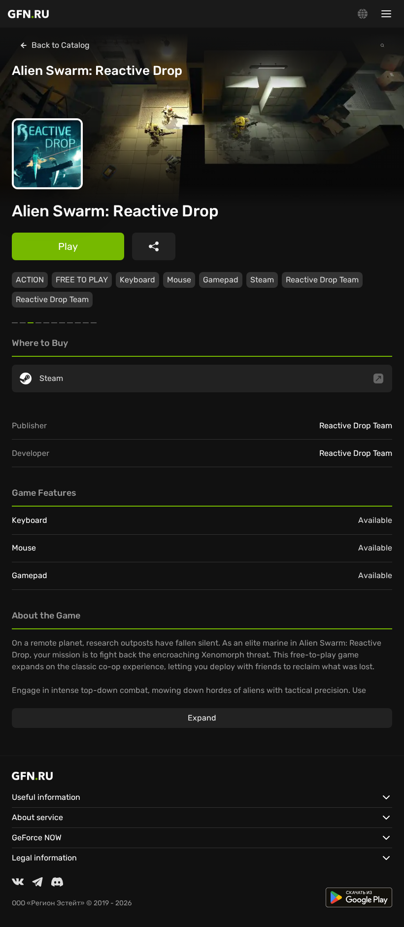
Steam (262, 279)
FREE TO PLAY (82, 279)
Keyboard (137, 279)
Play (68, 246)
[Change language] (362, 14)
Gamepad (220, 279)
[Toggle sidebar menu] (386, 14)
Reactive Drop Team (322, 279)
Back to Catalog (61, 45)
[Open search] (382, 45)
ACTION (30, 279)
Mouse (179, 279)
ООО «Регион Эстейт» (48, 903)
